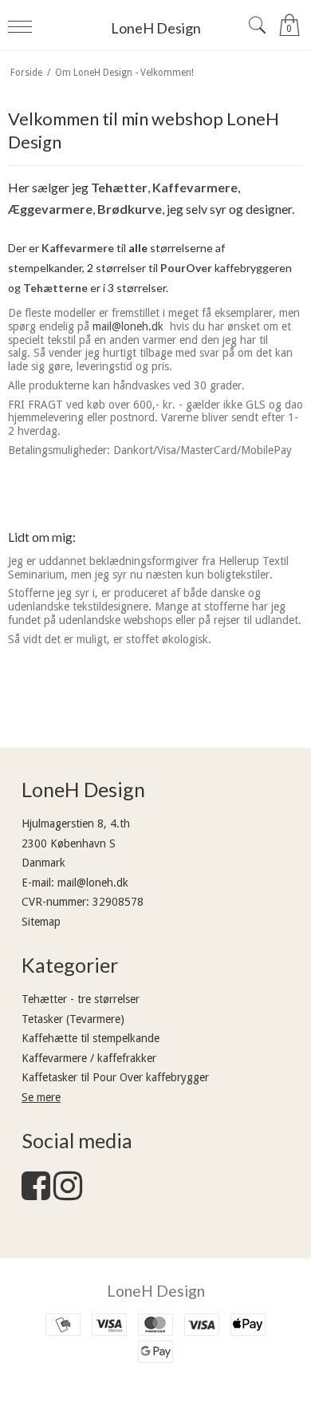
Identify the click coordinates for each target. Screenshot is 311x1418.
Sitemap (41, 921)
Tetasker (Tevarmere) (73, 1019)
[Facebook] (36, 1193)
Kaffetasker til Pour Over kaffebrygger (115, 1077)
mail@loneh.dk (128, 326)
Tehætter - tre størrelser (81, 999)
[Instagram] (67, 1193)
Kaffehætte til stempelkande (90, 1038)
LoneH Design (156, 28)
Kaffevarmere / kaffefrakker (89, 1058)
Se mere (41, 1097)
